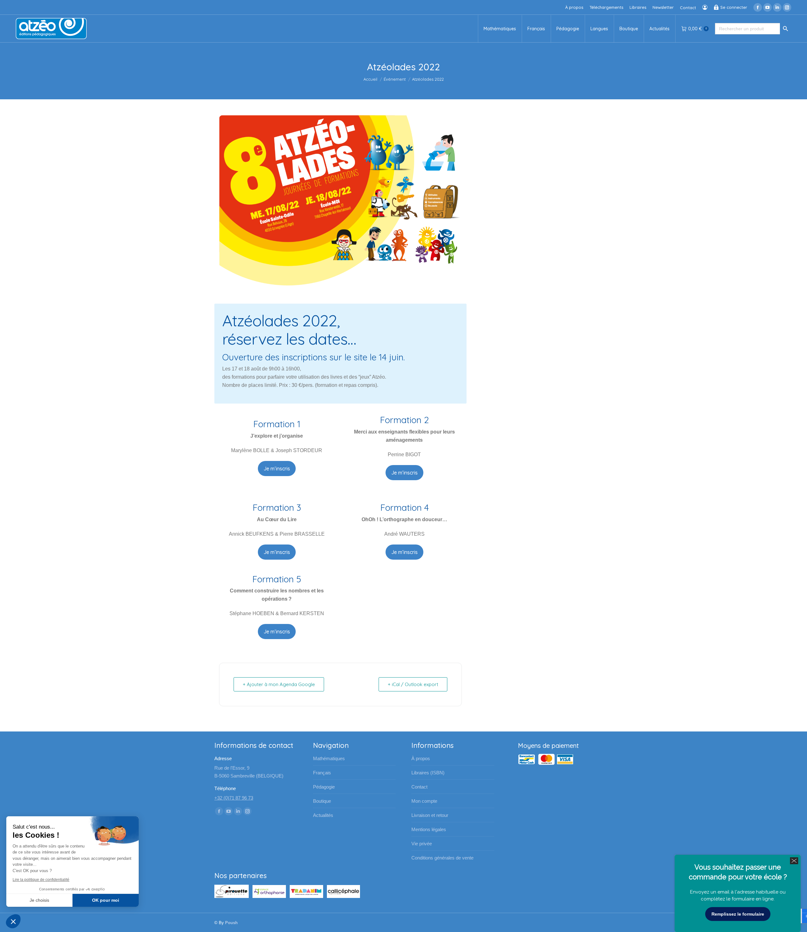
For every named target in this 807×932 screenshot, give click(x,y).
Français (322, 772)
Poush (231, 922)
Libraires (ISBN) (427, 772)
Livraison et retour (429, 815)
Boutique (322, 801)
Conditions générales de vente (442, 857)
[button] (13, 921)
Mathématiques (329, 758)
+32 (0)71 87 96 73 (233, 798)
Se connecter (733, 7)
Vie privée (421, 843)
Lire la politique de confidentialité (41, 879)
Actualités (323, 815)
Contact (419, 786)
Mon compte (424, 801)
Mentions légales (428, 829)
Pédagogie (324, 786)
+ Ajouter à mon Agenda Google (279, 684)
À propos (420, 758)
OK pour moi (105, 900)
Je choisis (39, 900)
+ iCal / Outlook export (413, 684)
